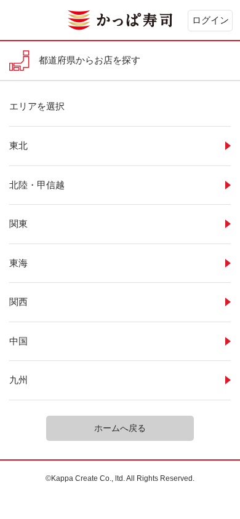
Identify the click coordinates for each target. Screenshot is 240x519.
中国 (18, 341)
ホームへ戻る (120, 428)
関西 (18, 301)
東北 (18, 145)
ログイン (210, 20)
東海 (18, 263)
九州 (18, 379)
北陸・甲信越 (37, 185)
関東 (18, 223)
